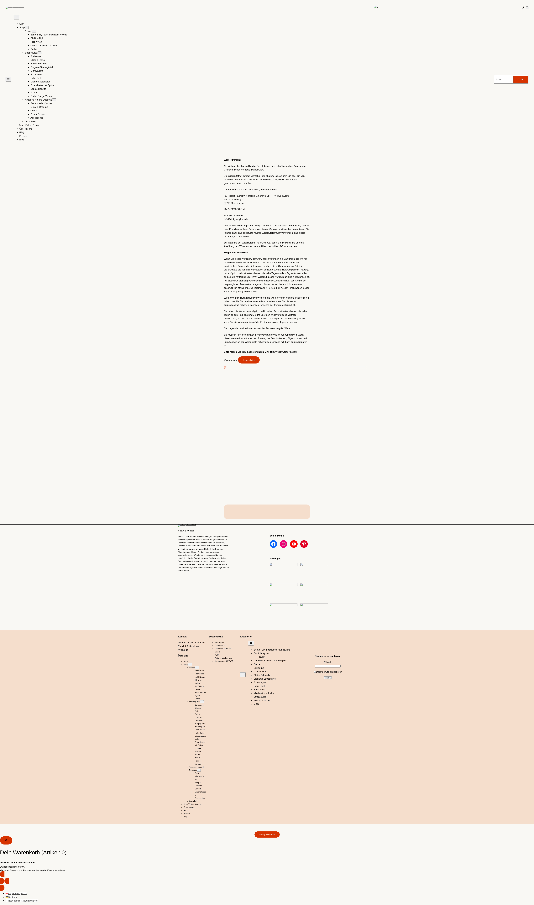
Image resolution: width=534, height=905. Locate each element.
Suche (520, 79)
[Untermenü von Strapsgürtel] (39, 52)
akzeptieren (336, 672)
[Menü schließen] (16, 17)
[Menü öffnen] (8, 79)
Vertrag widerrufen (267, 834)
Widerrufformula (230, 360)
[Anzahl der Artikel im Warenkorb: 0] (527, 7)
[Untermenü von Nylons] (34, 31)
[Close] (6, 840)
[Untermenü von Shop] (27, 27)
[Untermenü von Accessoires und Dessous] (54, 99)
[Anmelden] (523, 8)
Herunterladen (249, 360)
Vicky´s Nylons (186, 530)
